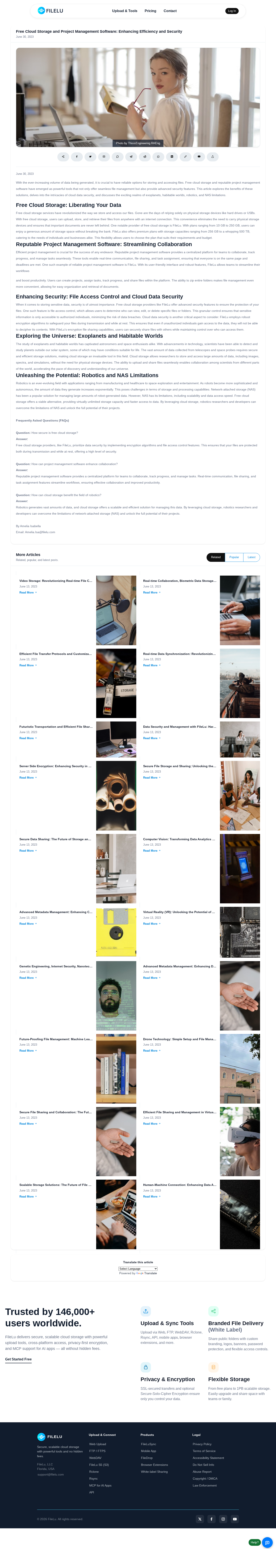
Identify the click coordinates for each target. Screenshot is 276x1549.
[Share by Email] (104, 156)
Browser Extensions (154, 1464)
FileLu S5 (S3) (99, 1464)
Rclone (94, 1471)
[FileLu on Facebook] (211, 1519)
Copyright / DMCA (205, 1478)
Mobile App (148, 1451)
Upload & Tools (124, 11)
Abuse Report (202, 1471)
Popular (234, 557)
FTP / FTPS (97, 1451)
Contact (170, 11)
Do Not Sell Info (203, 1464)
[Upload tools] (213, 156)
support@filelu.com (51, 1474)
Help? (255, 1542)
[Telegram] (131, 156)
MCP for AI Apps (100, 1485)
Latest (252, 557)
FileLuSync (148, 1444)
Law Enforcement (205, 1485)
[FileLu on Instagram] (223, 1519)
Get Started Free (18, 1359)
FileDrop (147, 1458)
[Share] (63, 156)
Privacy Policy (202, 1444)
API (91, 1492)
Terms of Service (204, 1451)
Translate (150, 1273)
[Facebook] (77, 156)
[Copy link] (185, 156)
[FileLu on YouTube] (235, 1519)
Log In (232, 10)
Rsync (93, 1478)
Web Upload (97, 1444)
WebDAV (95, 1458)
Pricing (150, 11)
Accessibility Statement (208, 1458)
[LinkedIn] (172, 156)
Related (216, 557)
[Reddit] (145, 156)
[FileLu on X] (200, 1519)
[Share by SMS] (118, 156)
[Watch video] (199, 156)
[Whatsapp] (158, 156)
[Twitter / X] (90, 156)
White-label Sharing (154, 1471)
